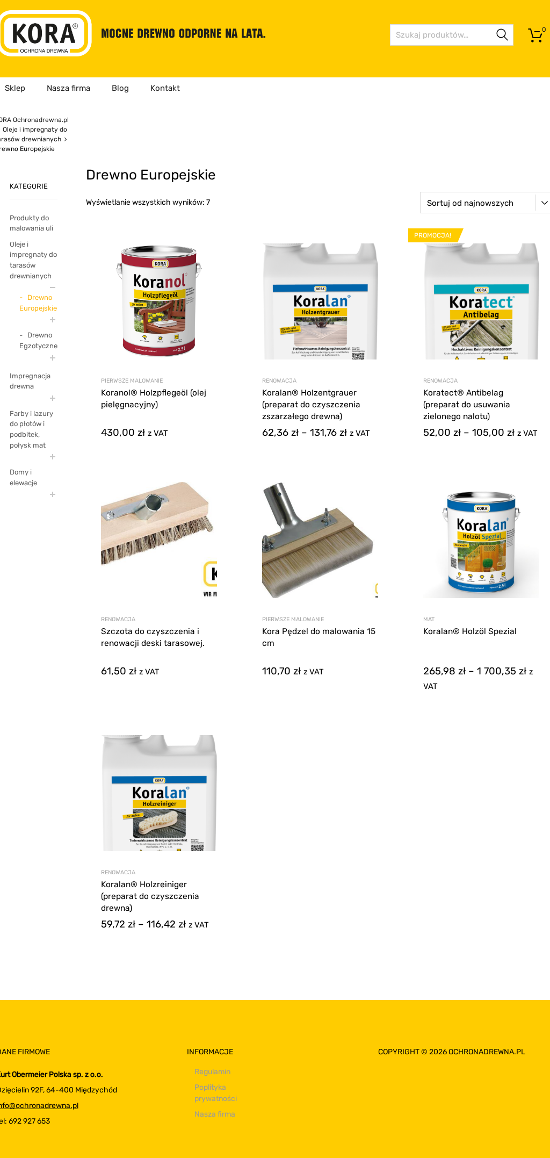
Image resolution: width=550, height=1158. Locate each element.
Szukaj (502, 36)
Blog (120, 88)
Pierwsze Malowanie (132, 380)
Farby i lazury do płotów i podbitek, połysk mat (31, 429)
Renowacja (279, 380)
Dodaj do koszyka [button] (159, 671)
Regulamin (212, 1071)
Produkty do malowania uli (31, 223)
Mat (429, 619)
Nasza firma (68, 88)
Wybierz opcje (159, 433)
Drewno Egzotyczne (38, 340)
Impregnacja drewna (30, 381)
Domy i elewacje (23, 477)
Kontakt (165, 88)
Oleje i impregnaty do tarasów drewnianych (33, 260)
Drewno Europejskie (38, 302)
